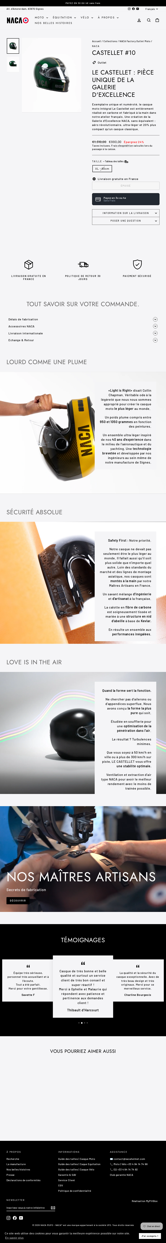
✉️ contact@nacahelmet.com (127, 1158)
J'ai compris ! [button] (150, 1236)
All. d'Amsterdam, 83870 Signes (25, 8)
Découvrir (18, 900)
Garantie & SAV (67, 1174)
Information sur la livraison (126, 213)
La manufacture (16, 1164)
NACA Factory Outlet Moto (135, 41)
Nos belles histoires (53, 23)
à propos (107, 17)
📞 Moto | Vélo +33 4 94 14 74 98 (129, 1164)
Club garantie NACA (121, 1174)
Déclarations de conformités (23, 1180)
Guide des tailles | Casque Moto (76, 1158)
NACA (96, 46)
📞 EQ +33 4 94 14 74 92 (124, 1169)
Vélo (86, 17)
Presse (10, 1174)
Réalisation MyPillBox (145, 1201)
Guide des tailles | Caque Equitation (79, 1164)
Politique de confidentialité (74, 1190)
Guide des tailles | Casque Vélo (76, 1169)
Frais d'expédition (122, 145)
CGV (60, 1185)
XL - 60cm (102, 168)
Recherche (12, 1158)
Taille (108, 161)
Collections (110, 41)
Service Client (66, 1180)
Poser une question (126, 220)
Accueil (96, 41)
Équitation (63, 17)
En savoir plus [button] (14, 1237)
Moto (40, 17)
